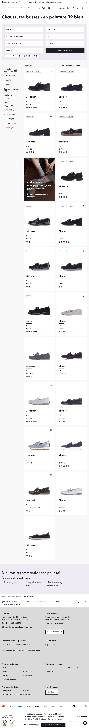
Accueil (4, 596)
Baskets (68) (8, 85)
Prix (49, 36)
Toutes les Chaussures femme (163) (10, 70)
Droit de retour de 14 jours (12, 604)
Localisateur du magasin (12, 694)
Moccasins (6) (9, 102)
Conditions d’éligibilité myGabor (35, 719)
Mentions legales (31, 716)
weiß (29, 511)
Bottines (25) (9, 76)
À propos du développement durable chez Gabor (21, 650)
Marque (9, 50)
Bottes (5, 671)
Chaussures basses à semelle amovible (12, 583)
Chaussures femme (13, 596)
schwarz (29, 107)
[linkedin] (53, 645)
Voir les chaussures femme (53, 724)
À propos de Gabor (27, 7)
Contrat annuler (55, 631)
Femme (4, 7)
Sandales (28, 675)
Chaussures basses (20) (11, 90)
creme (61, 421)
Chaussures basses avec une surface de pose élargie (33, 583)
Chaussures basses (10, 679)
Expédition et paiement (34, 714)
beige (64, 152)
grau (33, 107)
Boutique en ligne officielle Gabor (38, 601)
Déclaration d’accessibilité (47, 716)
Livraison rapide (64, 601)
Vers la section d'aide (55, 623)
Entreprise (7, 690)
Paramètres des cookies (56, 719)
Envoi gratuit (83, 601)
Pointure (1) (51, 29)
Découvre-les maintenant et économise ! (37, 195)
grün (66, 152)
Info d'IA (61, 716)
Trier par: (63, 65)
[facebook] (50, 645)
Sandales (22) (9, 119)
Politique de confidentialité (53, 714)
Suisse (53, 692)
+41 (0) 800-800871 (13, 623)
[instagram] (46, 645)
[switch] (12, 724)
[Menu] (15, 720)
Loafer (29, 321)
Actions (27, 690)
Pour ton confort (10, 123)
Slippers (63, 97)
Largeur (50, 43)
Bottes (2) (7, 80)
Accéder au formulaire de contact (18, 627)
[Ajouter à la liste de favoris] (51, 71)
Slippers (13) (9, 106)
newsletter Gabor (55, 2)
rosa (61, 466)
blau (27, 107)
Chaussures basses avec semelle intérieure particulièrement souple (55, 583)
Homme (10, 7)
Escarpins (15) (9, 110)
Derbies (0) (9, 95)
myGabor (28, 694)
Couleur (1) (10, 29)
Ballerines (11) (9, 114)
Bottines (6, 667)
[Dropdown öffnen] (7, 8)
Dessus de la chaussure (14, 43)
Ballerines (28, 671)
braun (31, 107)
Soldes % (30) (9, 128)
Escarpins (28, 667)
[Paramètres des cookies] (85, 723)
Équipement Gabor (16, 36)
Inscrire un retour (53, 627)
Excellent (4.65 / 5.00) (10, 601)
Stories (17, 7)
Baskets (6, 675)
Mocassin (31, 97)
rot (66, 242)
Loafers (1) (8, 98)
